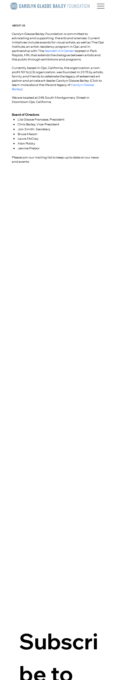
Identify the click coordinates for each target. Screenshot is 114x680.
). (22, 89)
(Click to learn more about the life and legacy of (57, 82)
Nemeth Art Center (59, 51)
